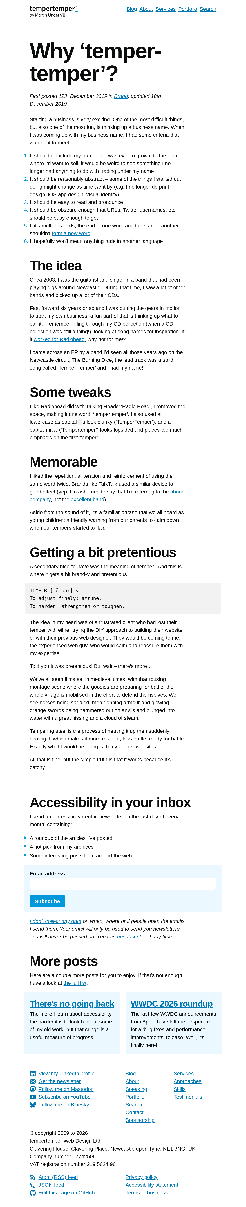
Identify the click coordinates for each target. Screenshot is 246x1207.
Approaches (188, 1081)
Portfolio (187, 9)
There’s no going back (72, 1003)
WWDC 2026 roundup (172, 1003)
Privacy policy (142, 1177)
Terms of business (147, 1192)
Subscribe (47, 901)
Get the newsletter (60, 1081)
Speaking (136, 1089)
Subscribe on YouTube (65, 1097)
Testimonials (188, 1097)
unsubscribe (131, 936)
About (146, 9)
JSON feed (51, 1185)
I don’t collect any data (55, 921)
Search (208, 9)
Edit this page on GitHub (67, 1192)
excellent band (87, 499)
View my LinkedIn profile (67, 1073)
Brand (121, 96)
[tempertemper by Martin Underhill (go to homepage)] (54, 11)
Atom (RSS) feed (58, 1177)
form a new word (71, 233)
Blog (132, 9)
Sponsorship (140, 1120)
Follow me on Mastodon (66, 1089)
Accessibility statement (152, 1185)
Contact (135, 1112)
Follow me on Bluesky (64, 1105)
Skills (180, 1089)
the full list (75, 983)
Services (166, 9)
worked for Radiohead (59, 339)
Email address (47, 874)
